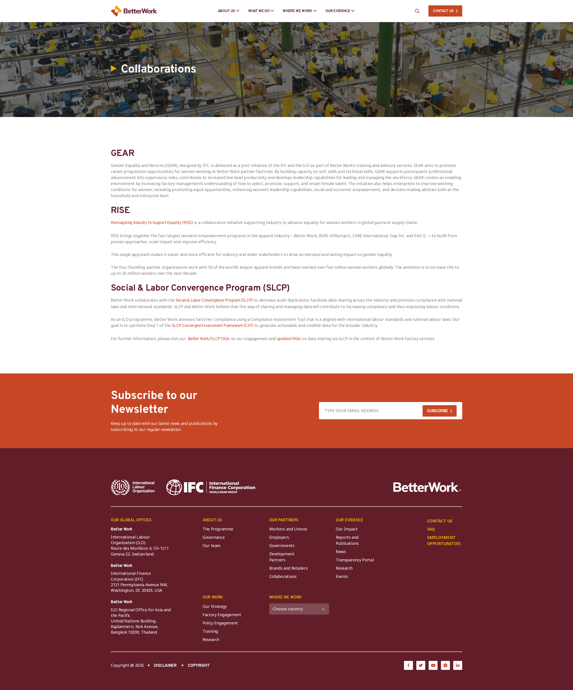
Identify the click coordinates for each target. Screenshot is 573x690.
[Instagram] (445, 665)
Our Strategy (215, 606)
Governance (213, 537)
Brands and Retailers (288, 568)
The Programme (218, 529)
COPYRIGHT (199, 665)
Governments (282, 545)
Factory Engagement (222, 614)
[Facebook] (408, 665)
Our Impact (346, 529)
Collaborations (283, 576)
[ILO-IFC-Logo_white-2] (133, 487)
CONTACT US (443, 11)
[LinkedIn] (457, 665)
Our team (211, 545)
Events (342, 576)
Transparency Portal (355, 559)
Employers (279, 537)
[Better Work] (427, 487)
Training (210, 631)
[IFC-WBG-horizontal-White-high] (210, 487)
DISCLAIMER (165, 665)
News (341, 551)
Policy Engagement (221, 623)
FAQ (431, 529)
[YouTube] (433, 665)
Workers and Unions (288, 529)
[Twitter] (420, 665)
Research (344, 568)
